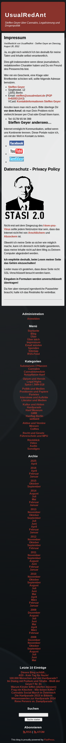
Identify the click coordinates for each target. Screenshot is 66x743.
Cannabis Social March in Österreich (33, 692)
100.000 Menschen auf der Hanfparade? (33, 678)
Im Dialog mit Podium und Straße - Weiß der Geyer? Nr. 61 (33, 682)
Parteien (34, 394)
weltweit (34, 419)
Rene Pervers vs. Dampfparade (33, 701)
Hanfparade (34, 407)
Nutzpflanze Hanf (34, 374)
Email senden (33, 345)
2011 (33, 552)
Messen (34, 426)
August (33, 493)
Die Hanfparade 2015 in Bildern (33, 695)
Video (33, 443)
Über (34, 336)
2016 (33, 468)
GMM (34, 413)
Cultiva (34, 429)
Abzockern (10, 236)
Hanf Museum (34, 410)
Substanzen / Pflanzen (33, 366)
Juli (34, 496)
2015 (33, 480)
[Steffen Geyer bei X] (16, 162)
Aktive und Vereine (34, 423)
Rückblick (33, 440)
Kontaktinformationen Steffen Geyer (39, 101)
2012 (33, 536)
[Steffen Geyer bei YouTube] (16, 154)
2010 (33, 574)
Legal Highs (34, 381)
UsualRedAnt (25, 15)
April (34, 463)
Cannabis (34, 368)
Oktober (34, 483)
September (34, 486)
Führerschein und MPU (34, 436)
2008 (33, 637)
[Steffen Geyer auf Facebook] (16, 145)
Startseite (33, 330)
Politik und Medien (33, 388)
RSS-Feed (33, 354)
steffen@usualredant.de (30, 95)
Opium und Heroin (34, 378)
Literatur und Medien (34, 400)
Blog (33, 333)
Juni (34, 523)
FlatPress (49, 739)
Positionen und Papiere (34, 391)
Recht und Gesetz (33, 433)
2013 (33, 509)
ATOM (40, 732)
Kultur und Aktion (33, 404)
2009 (33, 609)
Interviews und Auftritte (34, 397)
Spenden (33, 348)
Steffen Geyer (16, 87)
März (34, 600)
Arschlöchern (36, 232)
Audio (33, 446)
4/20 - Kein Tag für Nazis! (34, 675)
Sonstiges (33, 448)
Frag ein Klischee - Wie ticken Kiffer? (33, 689)
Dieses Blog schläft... (33, 672)
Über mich (33, 339)
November (34, 512)
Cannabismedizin (34, 371)
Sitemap (33, 351)
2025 (33, 460)
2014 (33, 490)
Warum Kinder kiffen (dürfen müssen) (33, 687)
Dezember (34, 612)
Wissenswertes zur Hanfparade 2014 (33, 698)
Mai (34, 499)
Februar (34, 473)
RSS (29, 732)
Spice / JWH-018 (34, 384)
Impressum (33, 342)
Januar (34, 476)
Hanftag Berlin (34, 416)
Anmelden (33, 318)
